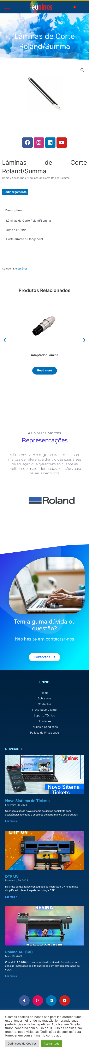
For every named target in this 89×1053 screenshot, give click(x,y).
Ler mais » (11, 821)
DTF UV (12, 876)
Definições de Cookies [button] (22, 1043)
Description (13, 210)
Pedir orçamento (15, 192)
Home (5, 178)
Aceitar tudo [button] (52, 1043)
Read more (44, 370)
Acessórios (19, 178)
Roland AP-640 (19, 952)
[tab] (44, 210)
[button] (4, 340)
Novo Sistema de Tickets (27, 801)
